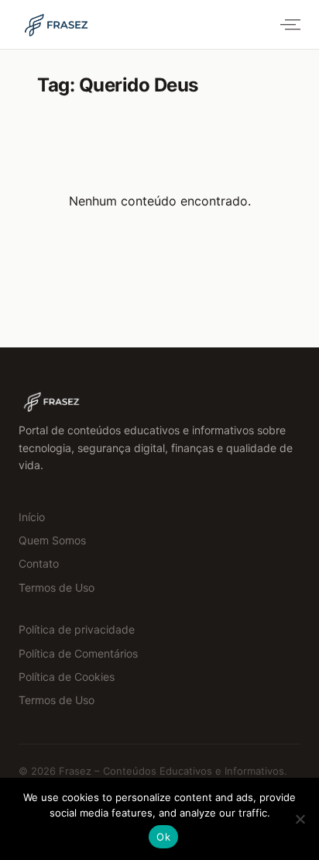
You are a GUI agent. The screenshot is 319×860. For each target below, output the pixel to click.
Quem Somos (52, 540)
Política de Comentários (78, 653)
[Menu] (288, 24)
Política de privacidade (77, 629)
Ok (163, 837)
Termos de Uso (56, 587)
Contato (39, 563)
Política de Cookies (67, 676)
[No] (299, 819)
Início (32, 516)
